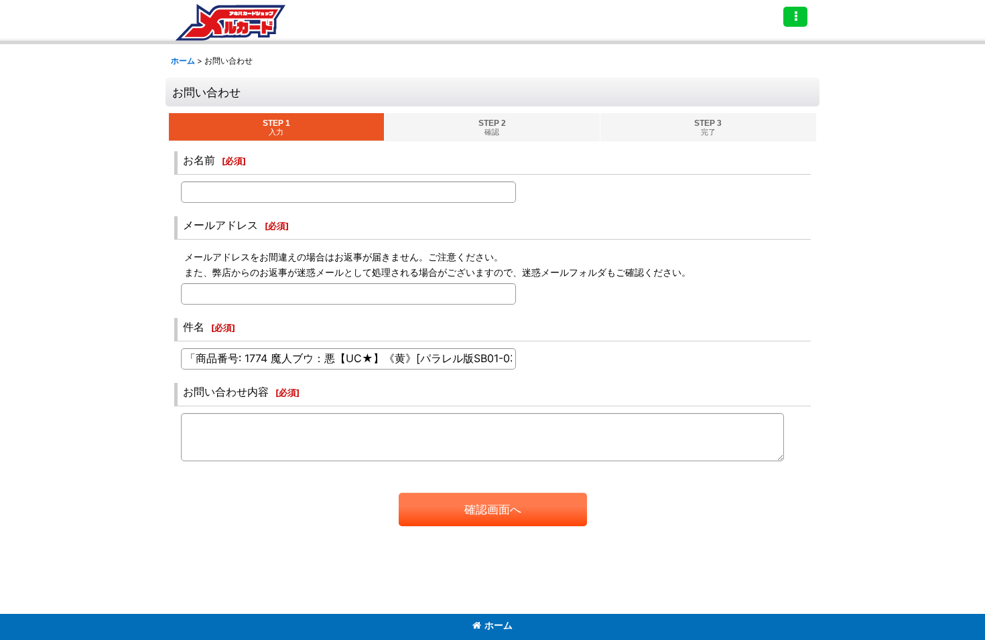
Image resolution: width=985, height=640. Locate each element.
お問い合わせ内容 (226, 391)
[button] (795, 17)
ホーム (498, 625)
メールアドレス (220, 225)
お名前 (199, 160)
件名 (193, 326)
